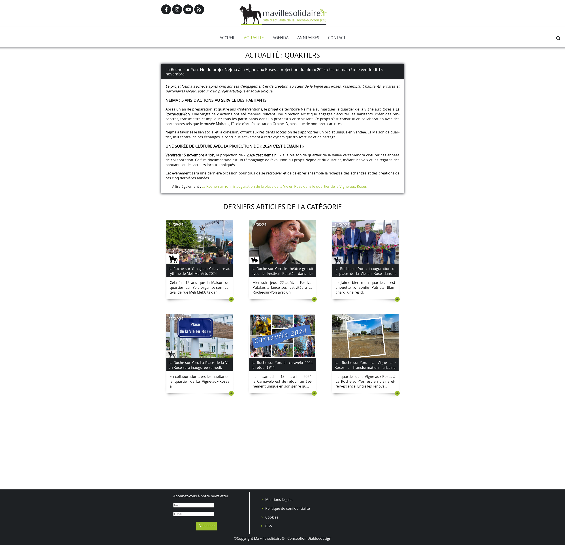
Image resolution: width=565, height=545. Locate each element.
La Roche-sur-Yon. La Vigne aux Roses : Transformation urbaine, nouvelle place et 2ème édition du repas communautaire (365, 370)
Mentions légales (279, 499)
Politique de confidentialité (287, 508)
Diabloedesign (319, 538)
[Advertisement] (282, 450)
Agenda (280, 37)
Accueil (227, 37)
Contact (337, 37)
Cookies (271, 517)
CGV (268, 526)
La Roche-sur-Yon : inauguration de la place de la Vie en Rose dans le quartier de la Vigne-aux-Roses (285, 186)
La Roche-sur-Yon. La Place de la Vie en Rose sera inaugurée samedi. (199, 365)
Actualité (254, 37)
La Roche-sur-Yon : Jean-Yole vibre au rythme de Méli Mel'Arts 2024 (199, 271)
